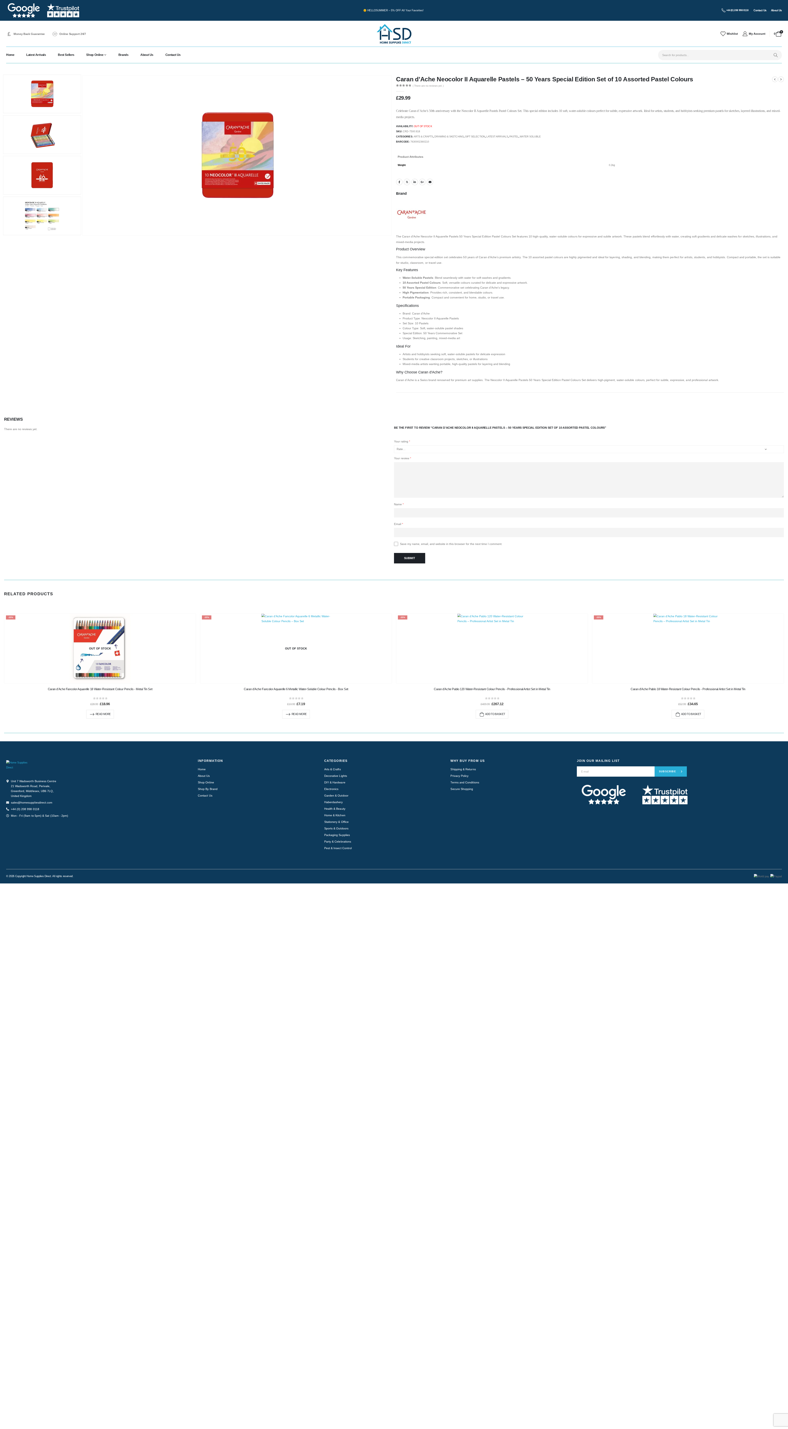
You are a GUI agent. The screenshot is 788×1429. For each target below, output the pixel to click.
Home (10, 54)
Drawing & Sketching (449, 136)
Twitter (407, 182)
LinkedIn (414, 182)
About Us (146, 54)
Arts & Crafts (423, 136)
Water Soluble (530, 136)
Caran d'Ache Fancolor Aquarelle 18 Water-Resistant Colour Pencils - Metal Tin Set (100, 689)
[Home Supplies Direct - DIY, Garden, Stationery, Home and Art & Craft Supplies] (394, 34)
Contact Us (173, 54)
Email (430, 182)
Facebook (399, 182)
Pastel (514, 136)
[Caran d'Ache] (411, 214)
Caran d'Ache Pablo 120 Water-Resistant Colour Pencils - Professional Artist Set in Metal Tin (492, 689)
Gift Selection (475, 136)
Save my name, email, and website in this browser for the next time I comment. (451, 544)
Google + (422, 182)
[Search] (775, 55)
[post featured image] (492, 648)
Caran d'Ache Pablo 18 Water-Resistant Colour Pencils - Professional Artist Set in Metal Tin (688, 689)
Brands (123, 54)
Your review (402, 458)
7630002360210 (419, 141)
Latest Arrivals (36, 54)
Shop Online (94, 54)
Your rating (402, 441)
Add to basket (495, 714)
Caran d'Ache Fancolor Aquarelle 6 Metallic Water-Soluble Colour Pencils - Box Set (296, 689)
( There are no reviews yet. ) (428, 85)
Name (399, 504)
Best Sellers (66, 54)
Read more (103, 714)
